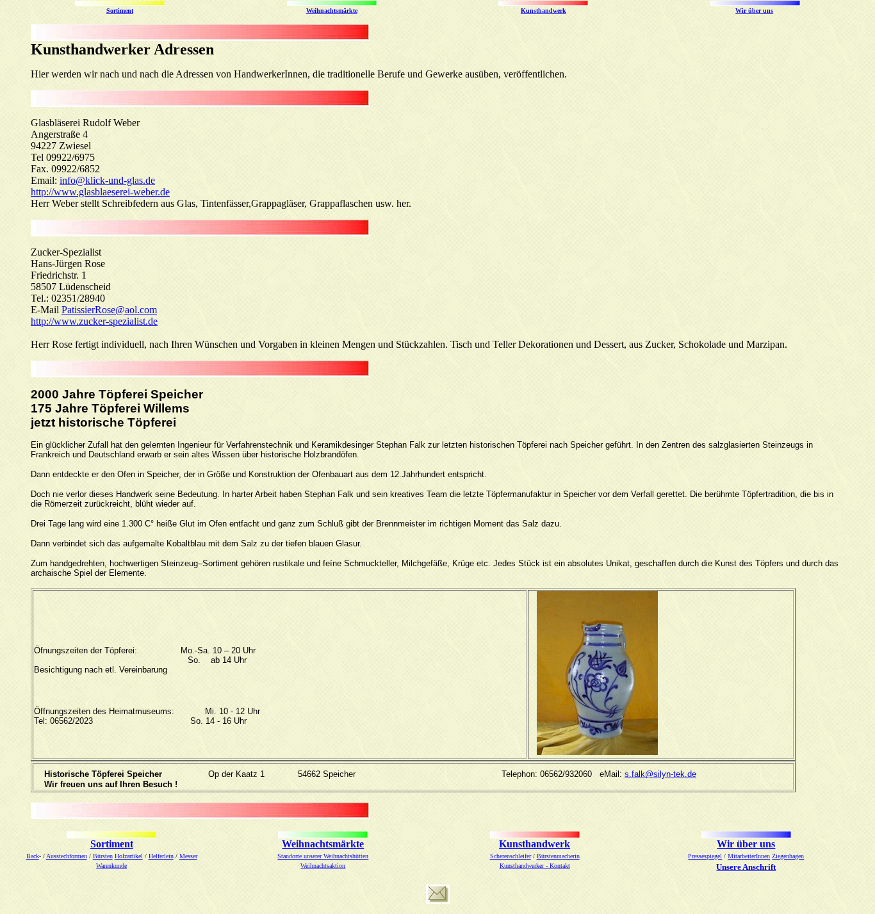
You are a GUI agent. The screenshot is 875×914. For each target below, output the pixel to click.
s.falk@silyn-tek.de (660, 774)
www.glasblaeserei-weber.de (112, 191)
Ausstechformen (66, 856)
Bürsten (103, 856)
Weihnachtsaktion (322, 865)
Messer (188, 856)
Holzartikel (129, 856)
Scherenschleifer (510, 856)
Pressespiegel (705, 856)
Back (32, 856)
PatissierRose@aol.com (109, 309)
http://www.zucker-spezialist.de (94, 321)
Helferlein (161, 856)
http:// (42, 191)
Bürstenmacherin (558, 856)
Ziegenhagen (788, 856)
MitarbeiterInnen (749, 856)
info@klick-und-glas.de (107, 180)
